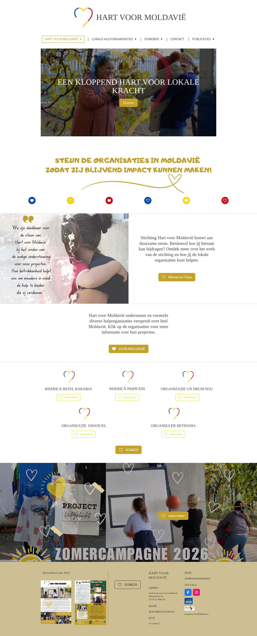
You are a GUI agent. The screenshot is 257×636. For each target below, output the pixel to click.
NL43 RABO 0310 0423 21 (162, 611)
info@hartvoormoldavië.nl (197, 578)
